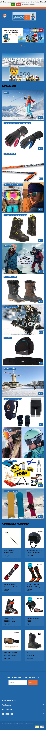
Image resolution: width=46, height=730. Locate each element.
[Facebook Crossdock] (21, 690)
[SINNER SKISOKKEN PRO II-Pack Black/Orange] (34, 572)
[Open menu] (4, 15)
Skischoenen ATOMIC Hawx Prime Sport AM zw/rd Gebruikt (10, 620)
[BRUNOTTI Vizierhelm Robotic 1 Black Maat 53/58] (34, 538)
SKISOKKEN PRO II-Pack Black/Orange (34, 586)
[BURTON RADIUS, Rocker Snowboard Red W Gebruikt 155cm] (11, 572)
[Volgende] (39, 36)
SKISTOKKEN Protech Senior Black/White (9, 552)
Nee (18, 5)
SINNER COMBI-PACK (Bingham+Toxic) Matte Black (33, 620)
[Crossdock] (28, 16)
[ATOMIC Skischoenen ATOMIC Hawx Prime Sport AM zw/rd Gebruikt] (11, 606)
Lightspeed (29, 724)
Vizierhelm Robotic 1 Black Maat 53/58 (34, 552)
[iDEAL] (36, 727)
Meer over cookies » (29, 5)
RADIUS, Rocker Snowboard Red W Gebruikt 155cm (11, 586)
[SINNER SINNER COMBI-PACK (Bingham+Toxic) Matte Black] (34, 606)
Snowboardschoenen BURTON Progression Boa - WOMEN (34, 654)
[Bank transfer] (41, 727)
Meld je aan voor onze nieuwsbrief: (23, 677)
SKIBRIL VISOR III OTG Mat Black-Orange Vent (11, 654)
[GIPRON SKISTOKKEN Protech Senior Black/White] (11, 538)
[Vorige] (6, 36)
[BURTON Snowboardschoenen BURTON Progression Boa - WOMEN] (34, 640)
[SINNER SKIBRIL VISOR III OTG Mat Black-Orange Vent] (11, 640)
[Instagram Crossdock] (25, 690)
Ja (13, 5)
